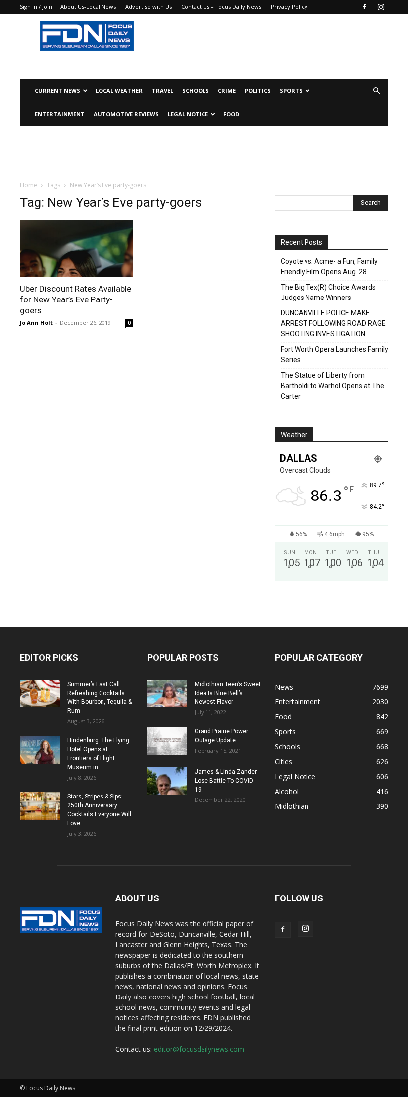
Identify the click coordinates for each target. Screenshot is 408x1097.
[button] (376, 91)
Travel (162, 90)
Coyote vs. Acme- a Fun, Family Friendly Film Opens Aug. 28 (329, 266)
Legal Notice (188, 114)
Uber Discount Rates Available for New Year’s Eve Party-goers (75, 299)
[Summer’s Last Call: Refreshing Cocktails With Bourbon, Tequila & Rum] (40, 693)
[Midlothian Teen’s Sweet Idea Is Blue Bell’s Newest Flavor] (167, 693)
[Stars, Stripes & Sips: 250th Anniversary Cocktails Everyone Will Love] (40, 806)
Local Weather (119, 90)
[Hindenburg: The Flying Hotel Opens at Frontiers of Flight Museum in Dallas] (40, 750)
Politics (258, 90)
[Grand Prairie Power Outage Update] (167, 741)
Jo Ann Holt (36, 322)
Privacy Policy (289, 6)
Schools (195, 90)
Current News (57, 90)
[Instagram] (380, 7)
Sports (291, 90)
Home (28, 185)
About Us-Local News (88, 6)
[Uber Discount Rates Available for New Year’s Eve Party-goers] (76, 248)
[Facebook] (364, 7)
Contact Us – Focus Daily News (221, 6)
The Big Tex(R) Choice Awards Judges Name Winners (328, 292)
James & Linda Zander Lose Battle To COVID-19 (226, 780)
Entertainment (60, 114)
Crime (227, 90)
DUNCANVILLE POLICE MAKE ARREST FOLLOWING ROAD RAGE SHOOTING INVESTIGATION (333, 323)
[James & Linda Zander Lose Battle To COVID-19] (167, 781)
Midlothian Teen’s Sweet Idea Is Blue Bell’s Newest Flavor (228, 693)
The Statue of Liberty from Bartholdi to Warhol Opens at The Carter (332, 385)
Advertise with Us (148, 6)
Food (231, 114)
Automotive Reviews (126, 114)
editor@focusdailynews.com (199, 1049)
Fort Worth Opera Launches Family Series (334, 354)
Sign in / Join (36, 6)
